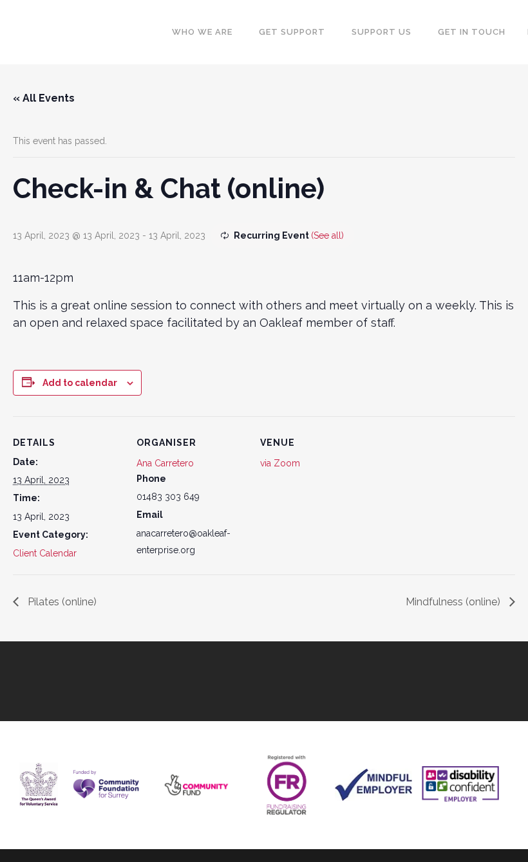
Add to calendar (79, 383)
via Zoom (280, 463)
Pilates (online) (61, 602)
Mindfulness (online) (454, 602)
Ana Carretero (165, 463)
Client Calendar (45, 553)
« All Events (44, 98)
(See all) (327, 235)
